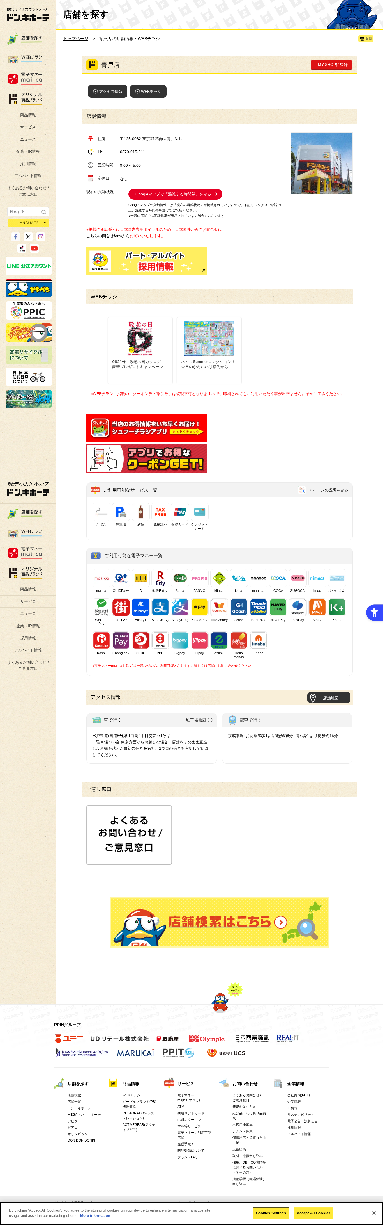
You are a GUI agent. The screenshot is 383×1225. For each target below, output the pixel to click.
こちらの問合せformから (108, 236)
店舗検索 (74, 1095)
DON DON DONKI (81, 1140)
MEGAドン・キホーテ (84, 1115)
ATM (180, 1107)
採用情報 (28, 163)
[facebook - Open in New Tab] (15, 239)
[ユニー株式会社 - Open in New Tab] (69, 1041)
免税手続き (185, 1144)
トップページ (75, 38)
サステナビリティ (300, 1115)
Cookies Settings (271, 1213)
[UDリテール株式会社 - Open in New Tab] (119, 1041)
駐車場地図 (196, 720)
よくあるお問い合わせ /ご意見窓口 (28, 191)
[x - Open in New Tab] (28, 239)
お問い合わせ (245, 1083)
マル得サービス (189, 1126)
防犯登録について (190, 1151)
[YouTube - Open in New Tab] (34, 250)
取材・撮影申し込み (247, 1156)
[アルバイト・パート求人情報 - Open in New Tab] (146, 261)
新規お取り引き (244, 1107)
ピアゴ (73, 1128)
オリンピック (78, 1134)
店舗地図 (331, 698)
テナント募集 (242, 1131)
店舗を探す (219, 922)
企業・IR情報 (28, 151)
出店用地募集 (242, 1125)
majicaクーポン (189, 1120)
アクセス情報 (111, 91)
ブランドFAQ (187, 1157)
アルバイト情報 (28, 176)
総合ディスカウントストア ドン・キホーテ (28, 489)
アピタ (73, 1121)
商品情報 (28, 115)
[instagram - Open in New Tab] (41, 239)
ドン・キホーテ (79, 1108)
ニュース (28, 139)
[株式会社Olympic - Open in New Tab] (207, 1041)
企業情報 (295, 1083)
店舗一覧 (74, 1102)
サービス (28, 127)
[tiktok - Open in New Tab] (22, 250)
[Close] (374, 1213)
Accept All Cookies (313, 1213)
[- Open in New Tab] (146, 438)
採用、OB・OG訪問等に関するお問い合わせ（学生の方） (249, 1167)
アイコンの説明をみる (328, 490)
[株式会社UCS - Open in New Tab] (227, 1055)
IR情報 (292, 1108)
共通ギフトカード (190, 1113)
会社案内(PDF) (298, 1095)
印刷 (369, 38)
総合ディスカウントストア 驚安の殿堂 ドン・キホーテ (28, 14)
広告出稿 (239, 1149)
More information (95, 1215)
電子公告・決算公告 (302, 1121)
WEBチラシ (151, 91)
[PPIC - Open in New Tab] (28, 317)
